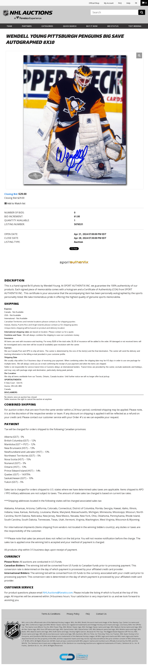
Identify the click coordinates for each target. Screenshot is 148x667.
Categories (47, 26)
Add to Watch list (16, 203)
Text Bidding (134, 26)
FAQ (120, 3)
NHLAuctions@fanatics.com (58, 592)
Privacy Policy (73, 613)
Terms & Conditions (50, 613)
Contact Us (101, 613)
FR (136, 3)
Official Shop (94, 3)
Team (9, 26)
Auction (78, 242)
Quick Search (69, 26)
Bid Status (113, 26)
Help (128, 3)
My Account (108, 3)
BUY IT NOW (91, 26)
